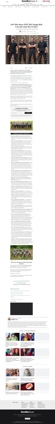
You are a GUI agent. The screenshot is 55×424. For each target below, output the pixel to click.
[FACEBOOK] (12, 319)
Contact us (27, 414)
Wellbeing (27, 4)
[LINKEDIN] (15, 319)
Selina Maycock (24, 31)
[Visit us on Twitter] (44, 1)
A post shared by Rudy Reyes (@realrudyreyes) (21, 282)
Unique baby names (10, 6)
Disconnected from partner (41, 407)
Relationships (23, 4)
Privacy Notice (12, 115)
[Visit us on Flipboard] (47, 1)
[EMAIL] (17, 319)
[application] (21, 309)
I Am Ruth (12, 297)
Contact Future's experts (21, 414)
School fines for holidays (18, 6)
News (15, 4)
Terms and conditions (33, 414)
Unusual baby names (24, 404)
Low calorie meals (32, 407)
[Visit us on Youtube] (49, 1)
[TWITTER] (13, 319)
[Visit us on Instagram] (45, 1)
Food (31, 4)
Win (50, 6)
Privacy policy (39, 414)
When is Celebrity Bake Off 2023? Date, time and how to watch (20, 290)
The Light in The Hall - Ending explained (17, 293)
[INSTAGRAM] (14, 319)
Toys (38, 4)
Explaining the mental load (41, 404)
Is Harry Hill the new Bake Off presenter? (17, 292)
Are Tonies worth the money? (35, 6)
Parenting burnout (40, 403)
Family (18, 4)
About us (15, 414)
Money (41, 4)
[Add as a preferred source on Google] (27, 418)
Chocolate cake (32, 404)
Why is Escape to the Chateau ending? (17, 299)
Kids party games (23, 407)
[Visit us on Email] (48, 1)
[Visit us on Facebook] (43, 1)
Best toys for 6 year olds (44, 6)
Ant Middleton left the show (20, 88)
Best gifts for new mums (26, 6)
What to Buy (35, 4)
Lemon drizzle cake (32, 403)
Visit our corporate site (36, 421)
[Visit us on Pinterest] (46, 1)
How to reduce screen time (25, 403)
